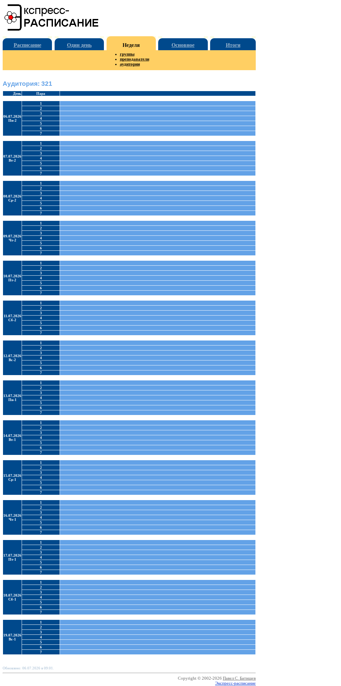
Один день (79, 45)
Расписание (27, 45)
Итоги (233, 45)
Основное (182, 45)
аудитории (130, 64)
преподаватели (134, 59)
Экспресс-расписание (235, 683)
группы (127, 54)
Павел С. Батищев (239, 678)
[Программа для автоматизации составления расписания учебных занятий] (52, 29)
